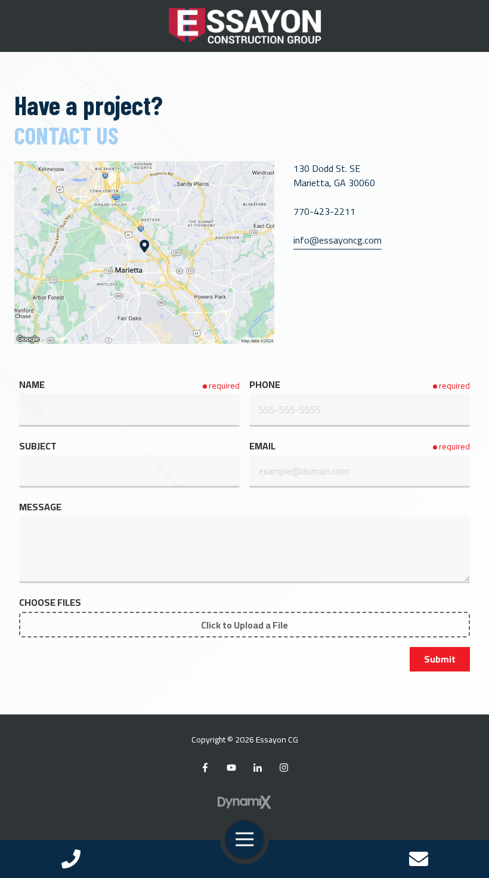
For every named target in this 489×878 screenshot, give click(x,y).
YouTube (231, 768)
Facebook (205, 768)
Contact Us (418, 858)
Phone (264, 384)
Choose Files (50, 602)
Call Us (71, 858)
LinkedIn (258, 768)
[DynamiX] (244, 802)
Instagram (284, 768)
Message (40, 507)
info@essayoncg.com (337, 240)
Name (32, 384)
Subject (38, 446)
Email (262, 446)
